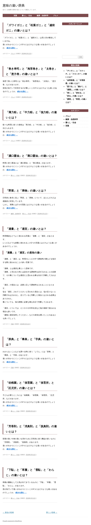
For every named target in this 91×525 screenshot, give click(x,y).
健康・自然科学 (42, 15)
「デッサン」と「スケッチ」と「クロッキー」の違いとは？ (76, 74)
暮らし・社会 (27, 15)
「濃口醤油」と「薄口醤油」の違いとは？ (31, 155)
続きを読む (12, 48)
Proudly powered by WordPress (12, 521)
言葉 (15, 15)
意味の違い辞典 (14, 5)
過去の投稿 (8, 512)
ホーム (6, 15)
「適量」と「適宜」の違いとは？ (26, 228)
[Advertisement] (75, 39)
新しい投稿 (51, 512)
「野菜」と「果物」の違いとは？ (26, 190)
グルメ (55, 15)
